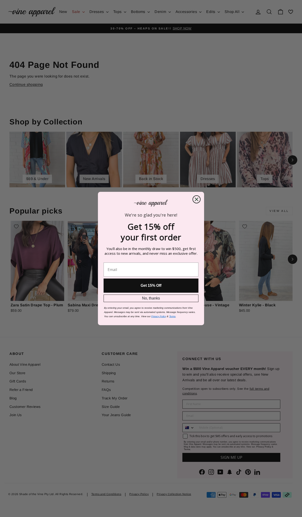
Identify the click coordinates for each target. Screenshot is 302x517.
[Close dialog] (196, 199)
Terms (172, 316)
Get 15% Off (151, 285)
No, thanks (151, 298)
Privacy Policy (158, 316)
